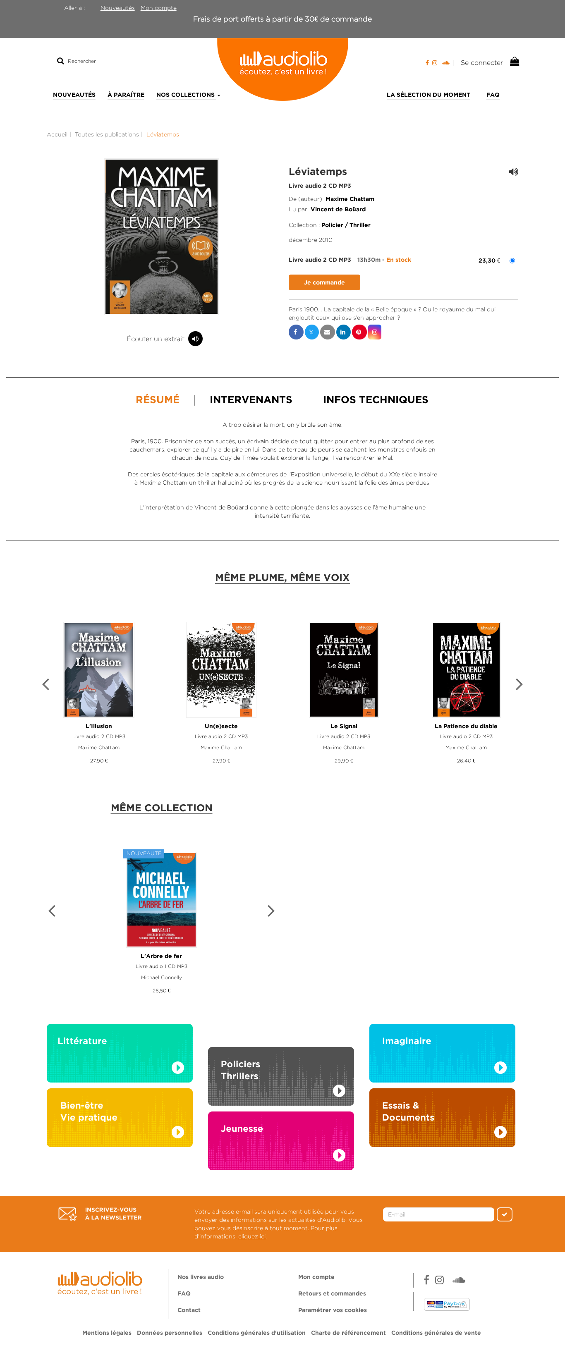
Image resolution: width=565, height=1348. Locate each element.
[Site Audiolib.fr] (101, 1282)
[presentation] (45, 685)
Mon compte (159, 8)
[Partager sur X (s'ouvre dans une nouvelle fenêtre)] (312, 332)
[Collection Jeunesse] (281, 1149)
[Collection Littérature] (120, 1055)
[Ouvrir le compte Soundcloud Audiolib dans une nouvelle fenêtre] (447, 63)
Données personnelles (169, 1333)
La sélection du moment (428, 95)
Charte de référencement (348, 1333)
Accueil (57, 134)
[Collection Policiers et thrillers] (281, 1067)
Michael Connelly (161, 977)
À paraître (126, 95)
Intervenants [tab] (251, 400)
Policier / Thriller (346, 225)
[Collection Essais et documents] (442, 1120)
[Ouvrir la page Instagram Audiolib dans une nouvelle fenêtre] (434, 63)
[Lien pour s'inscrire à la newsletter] (99, 1214)
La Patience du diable (466, 726)
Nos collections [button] (186, 95)
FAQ (493, 95)
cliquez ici (252, 1236)
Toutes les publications (107, 134)
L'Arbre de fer (161, 956)
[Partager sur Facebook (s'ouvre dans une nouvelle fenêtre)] (296, 332)
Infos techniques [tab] (376, 400)
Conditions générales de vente (436, 1333)
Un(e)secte (221, 726)
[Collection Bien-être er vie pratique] (120, 1120)
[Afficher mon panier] (513, 61)
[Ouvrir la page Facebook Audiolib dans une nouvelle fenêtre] (427, 63)
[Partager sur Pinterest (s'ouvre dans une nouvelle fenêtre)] (359, 332)
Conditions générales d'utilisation (257, 1333)
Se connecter (482, 62)
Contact (189, 1310)
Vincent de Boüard (338, 209)
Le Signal (343, 726)
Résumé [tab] (158, 400)
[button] (161, 236)
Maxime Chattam (350, 199)
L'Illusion (99, 726)
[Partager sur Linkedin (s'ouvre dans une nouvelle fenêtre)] (343, 332)
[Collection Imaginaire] (442, 1055)
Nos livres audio (200, 1277)
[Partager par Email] (327, 332)
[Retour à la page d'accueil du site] (282, 69)
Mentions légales (107, 1333)
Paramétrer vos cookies (332, 1310)
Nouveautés (118, 8)
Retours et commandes (332, 1293)
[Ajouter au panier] (324, 282)
